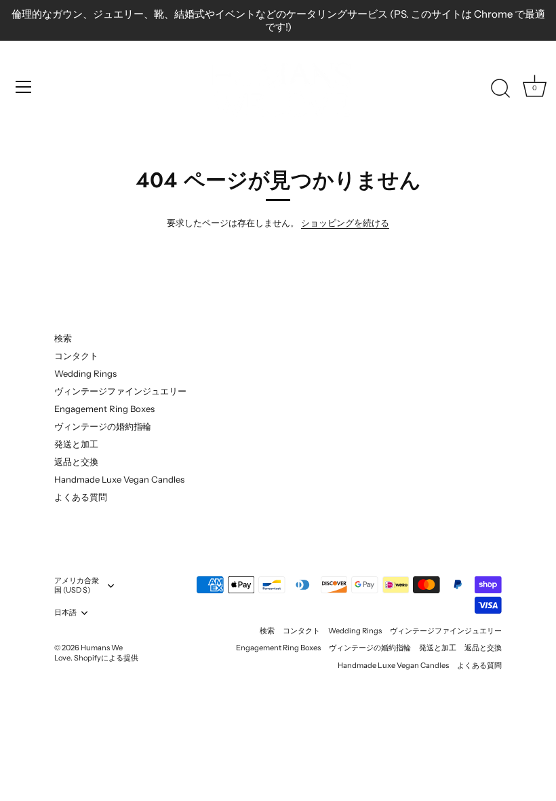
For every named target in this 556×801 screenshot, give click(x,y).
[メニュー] (24, 87)
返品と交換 (76, 461)
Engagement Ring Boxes (104, 408)
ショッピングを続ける (345, 222)
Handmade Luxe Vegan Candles (119, 479)
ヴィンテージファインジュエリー (120, 391)
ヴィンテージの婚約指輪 (102, 426)
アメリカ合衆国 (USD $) (76, 585)
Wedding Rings (85, 373)
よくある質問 (80, 496)
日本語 (65, 612)
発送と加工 (76, 444)
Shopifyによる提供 (106, 658)
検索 (63, 338)
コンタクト (76, 355)
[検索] (500, 89)
